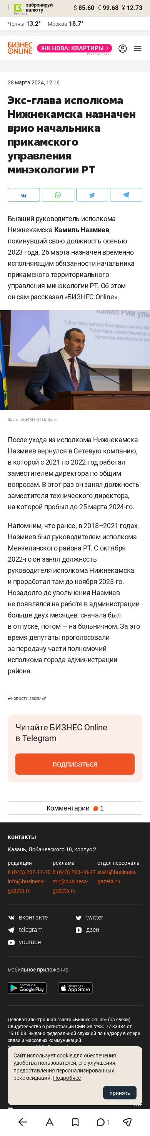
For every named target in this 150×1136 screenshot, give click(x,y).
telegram (30, 929)
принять (120, 1093)
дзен (92, 929)
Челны (16, 24)
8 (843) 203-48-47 (74, 872)
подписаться (75, 764)
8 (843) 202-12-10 (29, 872)
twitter (94, 917)
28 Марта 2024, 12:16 (34, 82)
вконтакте (32, 917)
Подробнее (67, 1078)
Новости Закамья (27, 698)
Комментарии (75, 808)
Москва (57, 24)
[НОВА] (72, 48)
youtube (29, 942)
